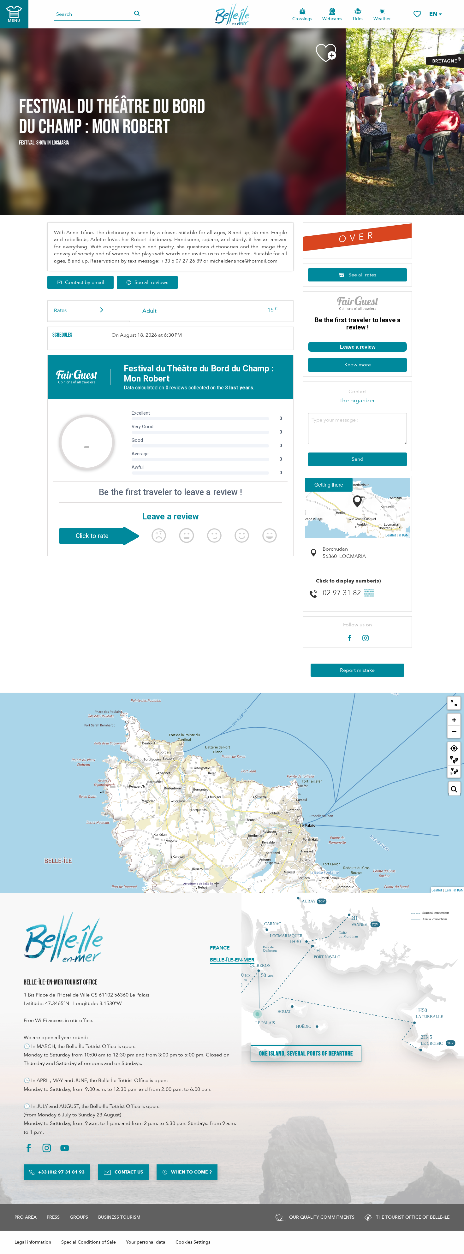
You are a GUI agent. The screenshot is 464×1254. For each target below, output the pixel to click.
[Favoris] (417, 14)
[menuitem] (232, 14)
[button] (435, 14)
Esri (448, 889)
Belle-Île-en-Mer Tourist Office (60, 982)
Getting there (328, 484)
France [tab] (220, 947)
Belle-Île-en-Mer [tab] (232, 959)
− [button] (454, 731)
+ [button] (454, 720)
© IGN (403, 534)
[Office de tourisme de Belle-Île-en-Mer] (63, 937)
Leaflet (390, 534)
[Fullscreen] (454, 703)
